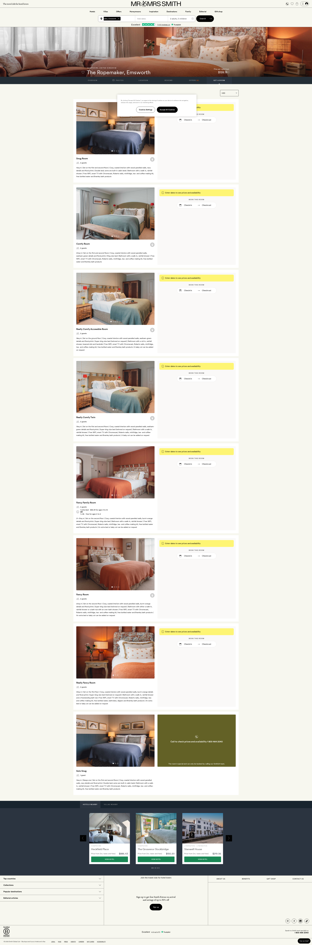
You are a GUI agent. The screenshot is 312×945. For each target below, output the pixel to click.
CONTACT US (298, 879)
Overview (92, 80)
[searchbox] (129, 18)
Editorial (202, 11)
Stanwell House (193, 849)
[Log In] (304, 3)
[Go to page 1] (112, 151)
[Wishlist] (292, 3)
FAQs (59, 941)
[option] (109, 838)
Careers (81, 941)
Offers (118, 11)
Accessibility (101, 941)
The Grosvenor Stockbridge (153, 849)
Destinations (172, 11)
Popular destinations (12, 891)
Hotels (92, 11)
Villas (105, 11)
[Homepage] (156, 4)
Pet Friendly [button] (152, 159)
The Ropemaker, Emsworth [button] (105, 19)
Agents (73, 941)
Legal (53, 941)
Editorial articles (10, 898)
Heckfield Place (100, 849)
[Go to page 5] (119, 321)
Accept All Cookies (167, 110)
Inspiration (153, 11)
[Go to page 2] (114, 151)
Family (188, 11)
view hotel (109, 859)
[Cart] (297, 3)
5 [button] (162, 869)
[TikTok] (306, 921)
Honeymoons (135, 11)
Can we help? (304, 941)
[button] (287, 3)
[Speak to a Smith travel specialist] (287, 3)
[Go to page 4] (118, 151)
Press (66, 941)
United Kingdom (107, 68)
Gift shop (218, 11)
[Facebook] (294, 921)
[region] (156, 105)
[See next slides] (149, 128)
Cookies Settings (145, 110)
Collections (8, 885)
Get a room (219, 80)
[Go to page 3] (116, 151)
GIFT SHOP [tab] (271, 879)
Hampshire (92, 68)
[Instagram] (287, 921)
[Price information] (228, 72)
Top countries (9, 878)
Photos (119, 80)
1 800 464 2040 (215, 741)
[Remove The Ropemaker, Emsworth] (118, 18)
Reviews (169, 80)
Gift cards (90, 941)
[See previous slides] (81, 128)
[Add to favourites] (83, 72)
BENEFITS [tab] (246, 879)
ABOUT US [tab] (220, 879)
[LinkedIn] (300, 921)
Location (143, 80)
